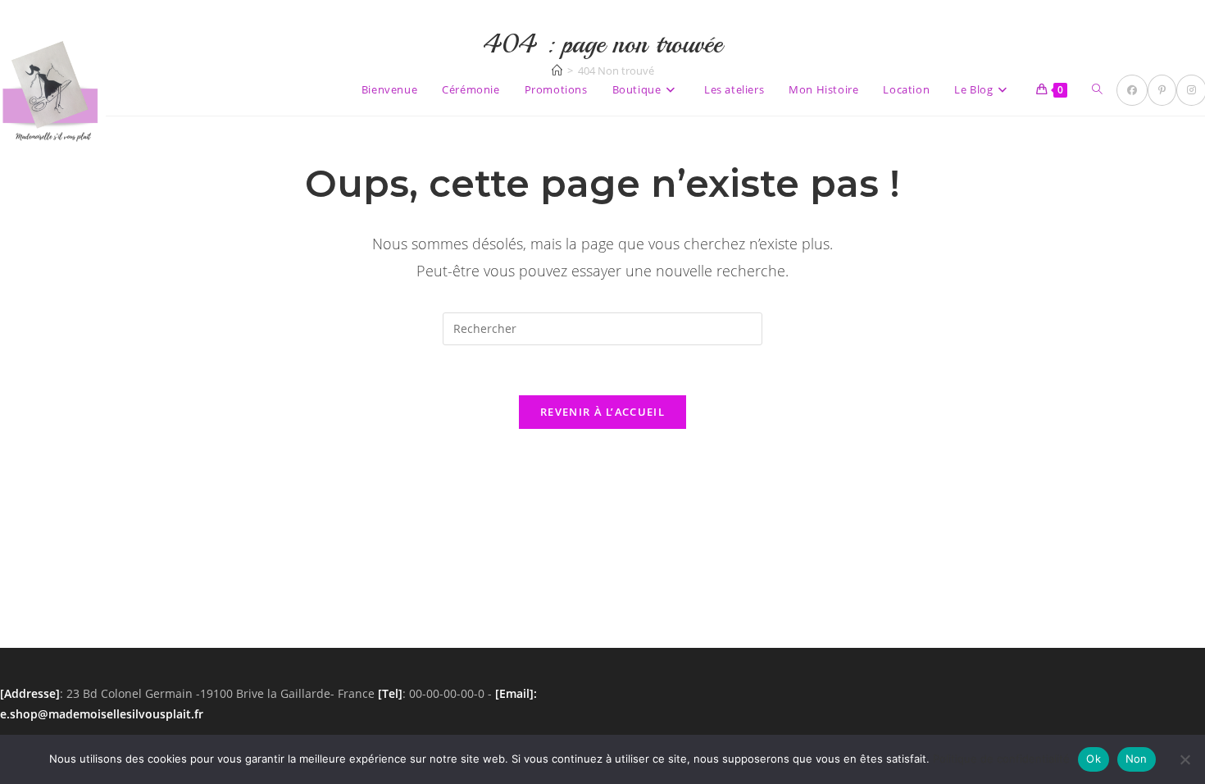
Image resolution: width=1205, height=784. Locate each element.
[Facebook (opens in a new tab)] (1132, 90)
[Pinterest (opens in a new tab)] (1162, 90)
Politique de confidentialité (1001, 758)
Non (1136, 758)
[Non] (1184, 759)
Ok (1093, 758)
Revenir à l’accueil (602, 411)
